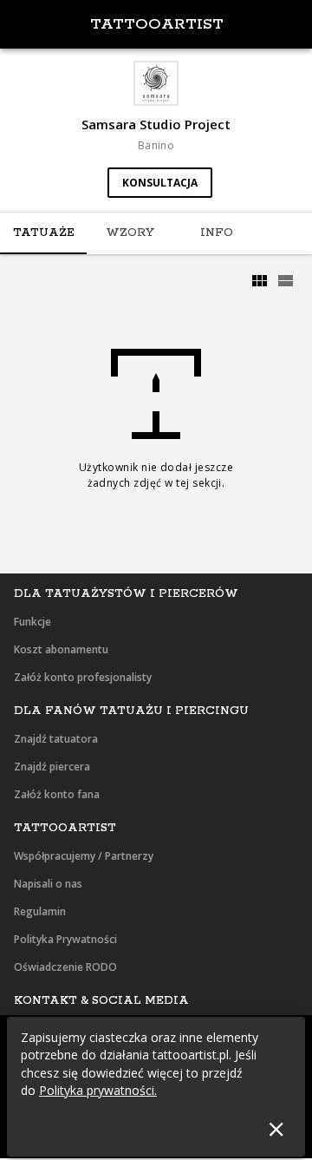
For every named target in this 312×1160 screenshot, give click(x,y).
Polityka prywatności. (98, 1090)
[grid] (259, 281)
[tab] (43, 233)
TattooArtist (157, 24)
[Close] (276, 1129)
